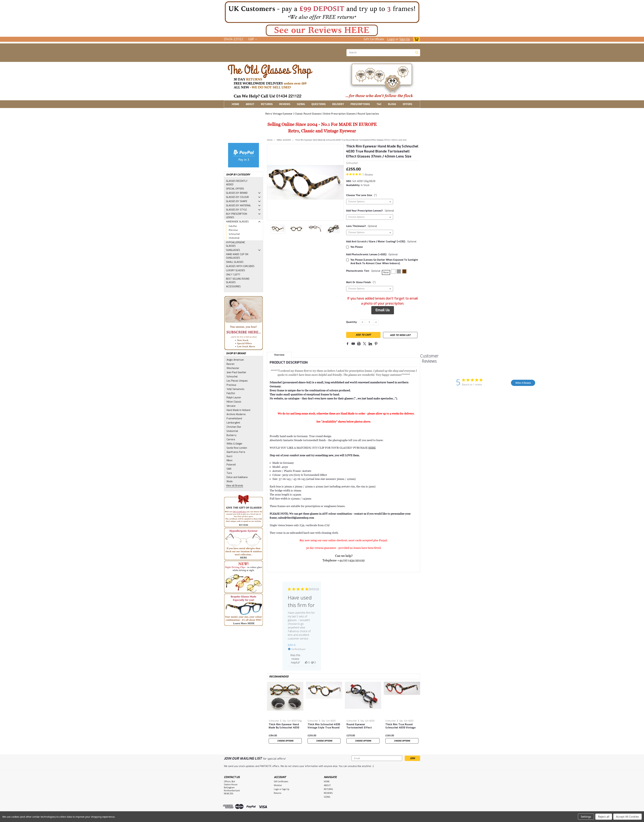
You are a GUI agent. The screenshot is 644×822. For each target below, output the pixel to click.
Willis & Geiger (235, 443)
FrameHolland (234, 418)
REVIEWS (284, 104)
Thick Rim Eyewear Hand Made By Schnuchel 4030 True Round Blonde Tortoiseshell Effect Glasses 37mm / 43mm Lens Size (351, 140)
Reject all (603, 816)
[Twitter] (364, 343)
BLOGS (392, 104)
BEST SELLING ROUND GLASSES (237, 280)
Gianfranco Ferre (236, 452)
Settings (586, 816)
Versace (231, 406)
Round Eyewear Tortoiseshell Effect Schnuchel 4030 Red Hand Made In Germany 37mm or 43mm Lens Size (363, 726)
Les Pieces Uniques (237, 380)
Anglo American (235, 359)
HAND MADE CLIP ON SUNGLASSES (237, 256)
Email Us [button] (382, 310)
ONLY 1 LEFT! (233, 274)
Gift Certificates (281, 781)
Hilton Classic (234, 401)
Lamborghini (233, 422)
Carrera (231, 439)
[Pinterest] (376, 343)
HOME (235, 104)
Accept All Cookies (627, 816)
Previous (270, 182)
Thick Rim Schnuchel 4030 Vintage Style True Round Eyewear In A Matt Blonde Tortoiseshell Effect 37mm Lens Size (324, 726)
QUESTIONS (318, 104)
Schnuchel (234, 234)
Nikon (229, 460)
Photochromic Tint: (363, 271)
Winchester (233, 368)
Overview (279, 354)
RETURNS (267, 104)
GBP (251, 39)
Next (341, 182)
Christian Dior (234, 427)
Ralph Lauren (234, 397)
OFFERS (407, 104)
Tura (229, 473)
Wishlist (278, 785)
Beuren (230, 364)
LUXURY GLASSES (235, 270)
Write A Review (523, 382)
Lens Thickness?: (361, 226)
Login (391, 39)
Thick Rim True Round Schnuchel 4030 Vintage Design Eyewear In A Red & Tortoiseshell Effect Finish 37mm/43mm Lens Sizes (401, 726)
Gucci (229, 456)
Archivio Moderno (236, 414)
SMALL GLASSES (235, 262)
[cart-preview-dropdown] (416, 39)
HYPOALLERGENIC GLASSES (235, 244)
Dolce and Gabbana (237, 477)
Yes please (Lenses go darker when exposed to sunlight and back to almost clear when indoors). (384, 261)
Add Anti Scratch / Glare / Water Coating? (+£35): (381, 241)
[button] (322, 12)
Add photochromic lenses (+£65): (372, 254)
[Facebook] (347, 343)
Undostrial (234, 237)
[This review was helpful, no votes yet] (306, 662)
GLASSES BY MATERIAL (238, 205)
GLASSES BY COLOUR (237, 197)
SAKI (229, 468)
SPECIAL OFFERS (235, 188)
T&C (379, 104)
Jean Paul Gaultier (236, 372)
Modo (230, 481)
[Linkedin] (370, 343)
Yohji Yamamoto (235, 389)
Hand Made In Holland (238, 410)
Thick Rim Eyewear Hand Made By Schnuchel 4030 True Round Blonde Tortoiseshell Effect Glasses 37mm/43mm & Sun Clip (284, 726)
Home (270, 140)
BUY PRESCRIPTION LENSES (236, 215)
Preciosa (233, 230)
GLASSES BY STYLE (236, 209)
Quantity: (351, 322)
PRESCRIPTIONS (360, 104)
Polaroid (231, 464)
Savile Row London (237, 447)
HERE (372, 447)
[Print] (359, 343)
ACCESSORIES (233, 286)
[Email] (353, 343)
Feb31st (233, 226)
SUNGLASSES (233, 250)
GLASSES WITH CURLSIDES (240, 266)
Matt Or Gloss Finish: (360, 282)
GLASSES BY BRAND (237, 193)
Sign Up (404, 39)
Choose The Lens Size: (361, 195)
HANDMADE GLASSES (237, 221)
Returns (277, 793)
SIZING (301, 104)
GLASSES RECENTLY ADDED (237, 182)
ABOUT (250, 104)
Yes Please (357, 247)
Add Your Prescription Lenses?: (370, 210)
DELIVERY (338, 104)
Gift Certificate (374, 39)
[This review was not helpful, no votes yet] (312, 662)
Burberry (231, 435)
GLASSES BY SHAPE (236, 201)
